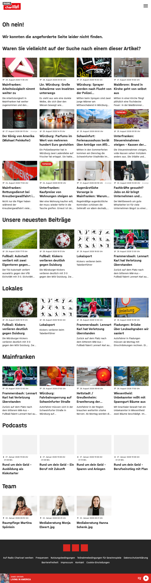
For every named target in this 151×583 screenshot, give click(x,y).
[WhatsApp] (84, 547)
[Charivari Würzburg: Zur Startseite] (11, 6)
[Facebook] (66, 547)
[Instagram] (75, 547)
